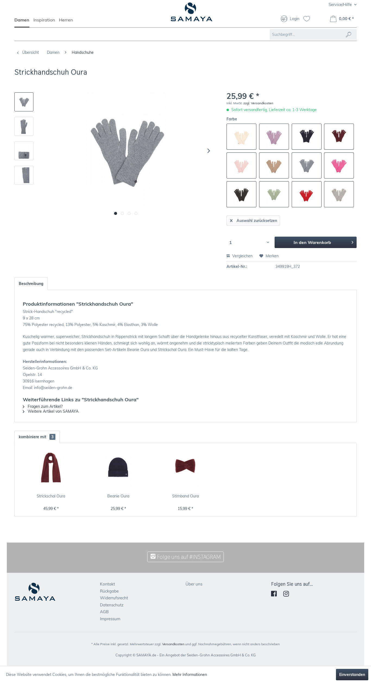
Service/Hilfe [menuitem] (341, 4)
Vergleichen (242, 255)
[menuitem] (23, 22)
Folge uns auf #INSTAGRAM (188, 556)
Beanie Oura (118, 496)
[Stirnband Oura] (185, 468)
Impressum (110, 618)
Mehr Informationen (189, 674)
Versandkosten (173, 644)
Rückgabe (109, 591)
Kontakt (107, 584)
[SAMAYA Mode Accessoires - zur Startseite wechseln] (191, 14)
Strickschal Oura (51, 496)
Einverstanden (352, 674)
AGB (104, 611)
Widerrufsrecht (114, 597)
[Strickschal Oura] (51, 468)
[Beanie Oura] (118, 468)
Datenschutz (112, 604)
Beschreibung (31, 283)
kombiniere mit (36, 436)
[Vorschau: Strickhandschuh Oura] (23, 101)
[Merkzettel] (308, 19)
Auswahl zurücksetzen (257, 220)
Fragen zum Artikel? (44, 406)
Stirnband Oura (185, 496)
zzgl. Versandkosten (258, 103)
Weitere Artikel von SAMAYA (52, 411)
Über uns (194, 584)
